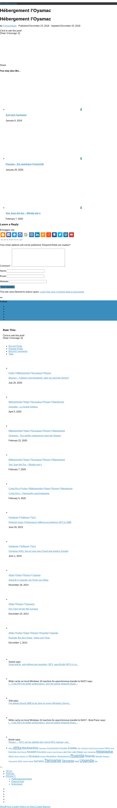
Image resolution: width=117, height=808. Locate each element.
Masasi (16, 756)
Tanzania (67, 761)
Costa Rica (14, 488)
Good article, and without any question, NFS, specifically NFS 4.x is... (43, 664)
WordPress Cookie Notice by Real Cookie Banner (25, 806)
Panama (43, 756)
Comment (5, 266)
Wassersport (58, 431)
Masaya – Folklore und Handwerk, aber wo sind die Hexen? (39, 378)
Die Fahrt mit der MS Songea (23, 609)
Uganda (36, 575)
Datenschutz (17, 781)
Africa (11, 748)
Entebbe (72, 748)
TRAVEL (10, 774)
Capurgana (42, 748)
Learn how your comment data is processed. (62, 292)
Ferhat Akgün (10, 26)
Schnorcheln (13, 761)
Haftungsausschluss (21, 779)
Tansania (29, 604)
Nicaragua (37, 373)
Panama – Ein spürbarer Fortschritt (25, 164)
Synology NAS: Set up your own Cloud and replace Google (38, 551)
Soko (20, 761)
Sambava (106, 756)
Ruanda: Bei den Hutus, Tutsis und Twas (29, 638)
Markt (11, 756)
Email (3, 276)
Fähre (107, 748)
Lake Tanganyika (90, 752)
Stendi (31, 761)
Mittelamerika (23, 373)
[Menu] (1, 767)
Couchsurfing (53, 748)
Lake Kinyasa (57, 752)
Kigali (19, 752)
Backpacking (30, 747)
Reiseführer (51, 756)
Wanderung (58, 402)
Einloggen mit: (7, 230)
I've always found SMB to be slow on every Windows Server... (39, 703)
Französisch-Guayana (96, 748)
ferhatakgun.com (8, 3)
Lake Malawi (77, 752)
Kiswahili (31, 751)
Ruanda (44, 633)
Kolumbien (42, 752)
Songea (25, 761)
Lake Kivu (66, 752)
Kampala (13, 752)
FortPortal (84, 748)
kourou (49, 752)
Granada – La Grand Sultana (23, 407)
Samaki (98, 756)
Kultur (12, 373)
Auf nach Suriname (16, 115)
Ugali (76, 761)
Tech (33, 517)
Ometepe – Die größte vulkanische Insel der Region (35, 435)
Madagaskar (104, 751)
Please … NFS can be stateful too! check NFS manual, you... (39, 742)
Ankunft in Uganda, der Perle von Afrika (28, 580)
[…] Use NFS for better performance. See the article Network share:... (43, 684)
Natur (26, 402)
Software (24, 517)
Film (78, 748)
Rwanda (90, 756)
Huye (112, 748)
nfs (27, 756)
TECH (9, 771)
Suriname (39, 761)
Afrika (11, 575)
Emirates (63, 748)
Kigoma (23, 752)
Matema (22, 756)
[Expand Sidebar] (1, 297)
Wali (95, 761)
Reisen (47, 373)
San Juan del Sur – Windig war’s (23, 213)
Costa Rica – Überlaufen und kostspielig (29, 493)
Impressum (17, 784)
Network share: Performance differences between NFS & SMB (40, 522)
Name (3, 271)
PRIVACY (11, 776)
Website (4, 281)
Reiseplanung (64, 756)
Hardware (14, 517)
